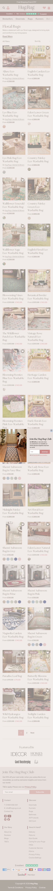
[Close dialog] (51, 430)
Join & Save (45, 451)
